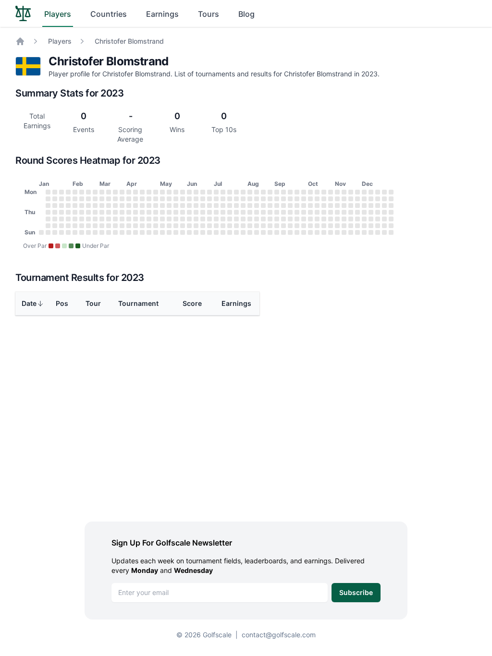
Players (57, 14)
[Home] (20, 41)
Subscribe (356, 592)
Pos (62, 303)
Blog (246, 14)
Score (192, 303)
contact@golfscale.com (279, 635)
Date (29, 303)
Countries (108, 14)
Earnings (162, 14)
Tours (208, 14)
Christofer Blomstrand (129, 41)
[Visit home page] (23, 13)
